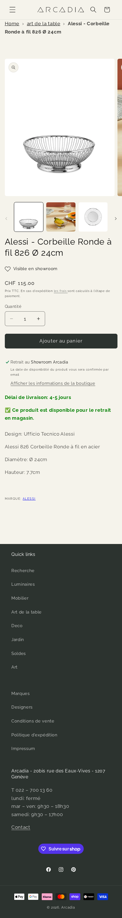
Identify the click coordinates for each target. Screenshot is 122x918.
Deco (17, 625)
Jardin (17, 639)
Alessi (29, 499)
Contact (20, 827)
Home (12, 23)
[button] (12, 9)
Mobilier (19, 598)
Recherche (23, 570)
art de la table (43, 23)
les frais (61, 291)
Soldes (18, 653)
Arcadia (68, 907)
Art (14, 667)
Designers (22, 707)
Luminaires (23, 584)
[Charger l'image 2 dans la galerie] (60, 217)
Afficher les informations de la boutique (52, 383)
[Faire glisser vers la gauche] (6, 218)
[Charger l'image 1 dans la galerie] (28, 217)
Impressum (23, 748)
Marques (20, 693)
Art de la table (26, 612)
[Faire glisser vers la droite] (116, 218)
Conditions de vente (32, 721)
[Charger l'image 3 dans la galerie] (93, 217)
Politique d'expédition (34, 735)
